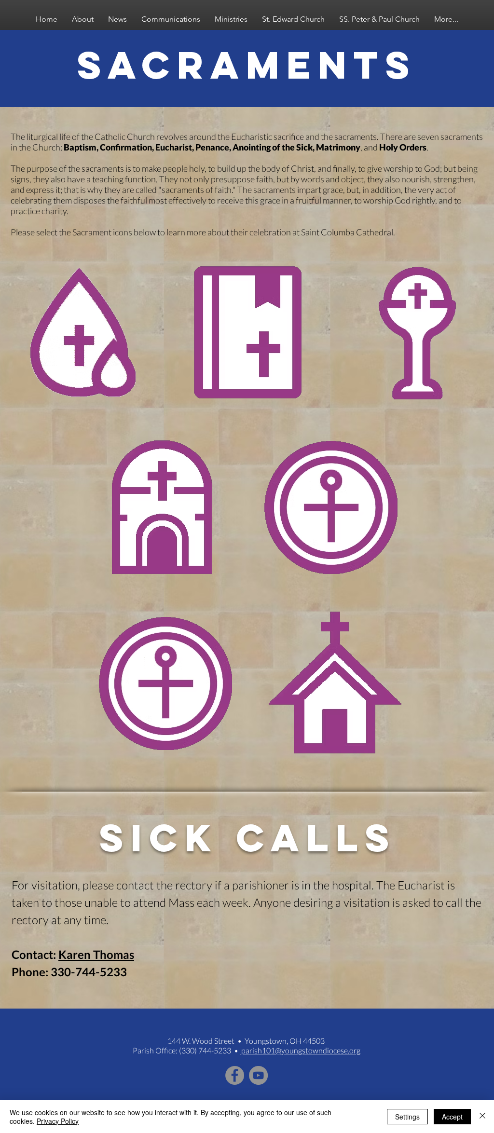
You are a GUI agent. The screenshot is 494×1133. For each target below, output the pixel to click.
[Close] (482, 1116)
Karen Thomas (96, 954)
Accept (452, 1116)
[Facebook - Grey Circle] (234, 1075)
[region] (78, 335)
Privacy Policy (58, 1121)
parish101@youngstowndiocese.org (300, 1050)
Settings (407, 1116)
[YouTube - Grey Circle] (258, 1075)
